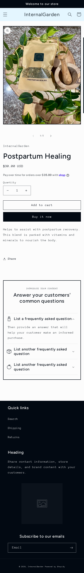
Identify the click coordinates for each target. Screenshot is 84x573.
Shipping (14, 428)
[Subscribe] (71, 547)
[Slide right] (50, 136)
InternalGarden (36, 567)
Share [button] (12, 258)
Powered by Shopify (55, 567)
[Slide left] (33, 136)
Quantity (9, 182)
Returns (14, 437)
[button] (5, 14)
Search (13, 418)
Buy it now (42, 216)
